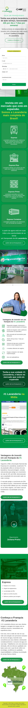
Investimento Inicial (6, 77)
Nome (3, 55)
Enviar (14, 84)
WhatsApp (4, 66)
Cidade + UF (5, 71)
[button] (3, 418)
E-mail (3, 61)
